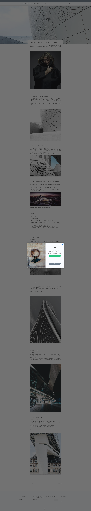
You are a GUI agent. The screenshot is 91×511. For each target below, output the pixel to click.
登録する (55, 263)
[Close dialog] (63, 244)
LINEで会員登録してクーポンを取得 (55, 255)
